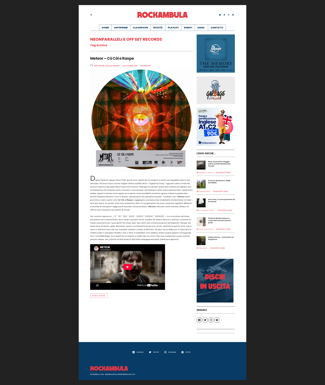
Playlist (173, 27)
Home (105, 27)
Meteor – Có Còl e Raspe (112, 58)
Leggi (200, 27)
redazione (203, 248)
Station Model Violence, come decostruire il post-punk (220, 220)
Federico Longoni (206, 172)
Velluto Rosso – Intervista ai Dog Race (221, 238)
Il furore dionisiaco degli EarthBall (219, 181)
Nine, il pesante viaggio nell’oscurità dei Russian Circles (219, 163)
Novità (158, 27)
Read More (98, 296)
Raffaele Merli (204, 191)
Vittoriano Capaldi (206, 210)
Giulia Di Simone (112, 66)
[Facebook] (220, 15)
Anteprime (121, 27)
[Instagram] (229, 15)
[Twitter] (224, 15)
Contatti (217, 27)
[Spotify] (233, 15)
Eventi (188, 27)
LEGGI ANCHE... (206, 153)
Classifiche (140, 27)
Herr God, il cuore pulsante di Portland (221, 200)
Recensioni (146, 66)
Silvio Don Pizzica (206, 229)
